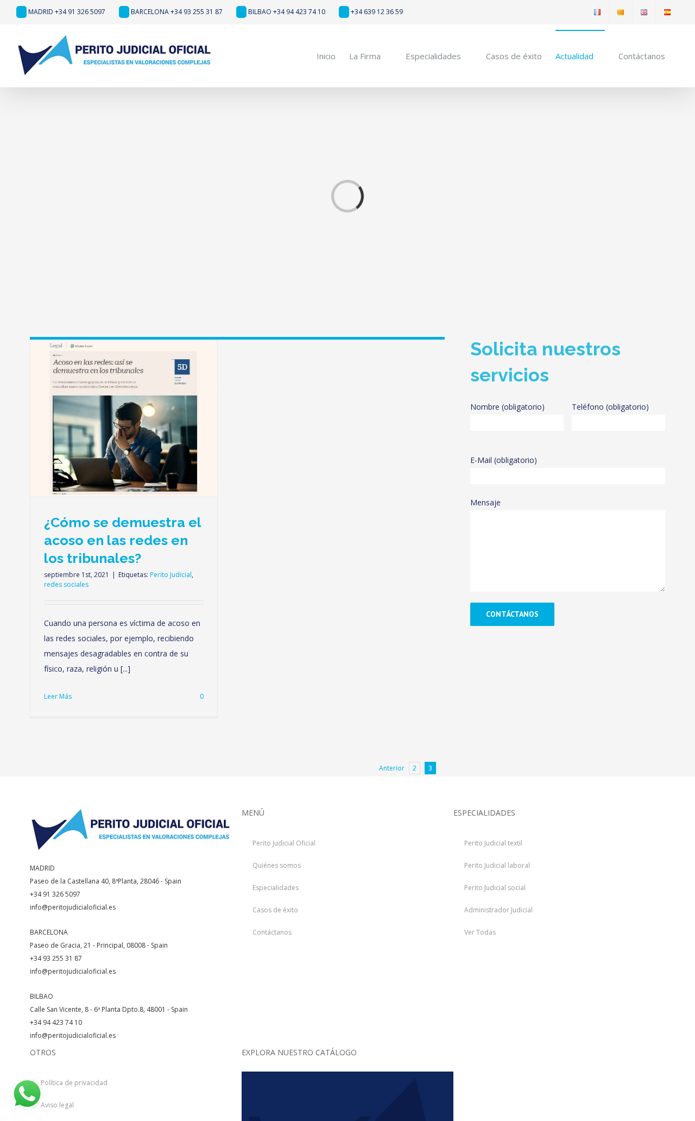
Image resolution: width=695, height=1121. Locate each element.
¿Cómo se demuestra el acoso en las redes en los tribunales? (122, 540)
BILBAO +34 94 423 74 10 (286, 11)
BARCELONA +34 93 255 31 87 (176, 11)
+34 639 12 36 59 (376, 11)
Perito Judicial (171, 574)
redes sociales (66, 584)
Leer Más (58, 696)
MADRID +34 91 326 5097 (66, 11)
